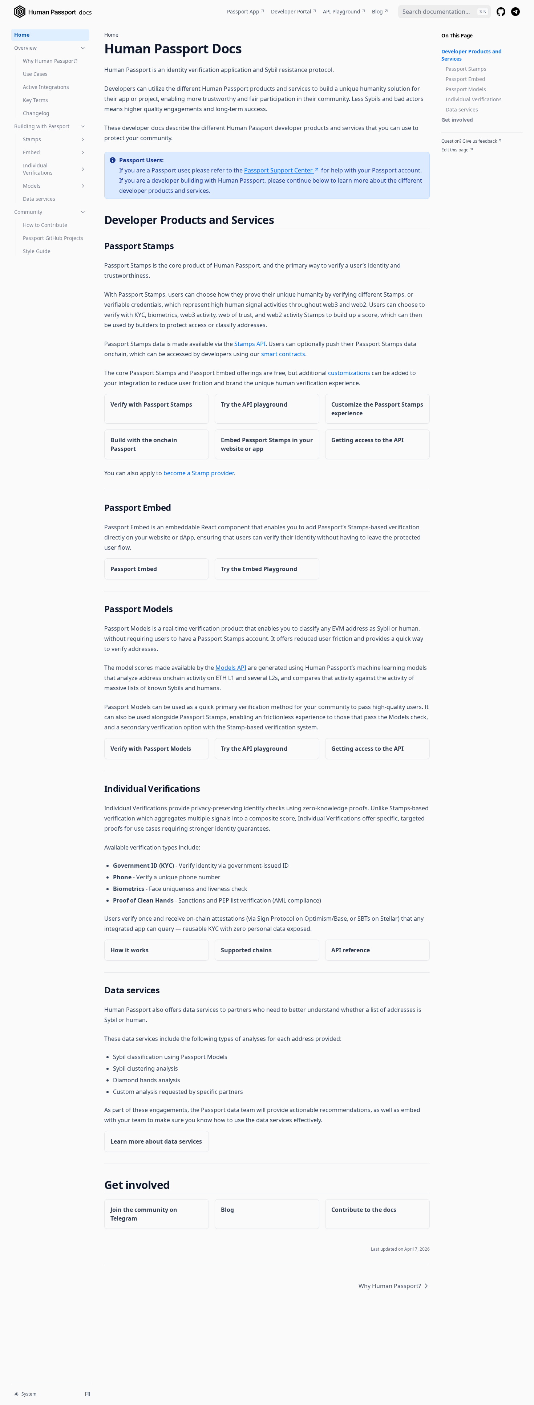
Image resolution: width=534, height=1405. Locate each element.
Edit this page (455, 150)
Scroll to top (453, 159)
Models (32, 185)
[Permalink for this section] (280, 219)
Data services (39, 198)
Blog (377, 11)
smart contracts (283, 354)
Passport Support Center (278, 170)
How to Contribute (45, 224)
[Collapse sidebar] (87, 1394)
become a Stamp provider (198, 473)
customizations (349, 373)
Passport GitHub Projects (53, 238)
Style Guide (36, 251)
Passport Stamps (466, 68)
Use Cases (35, 73)
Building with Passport (41, 126)
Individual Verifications (38, 169)
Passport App (243, 11)
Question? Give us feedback (469, 141)
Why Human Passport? (50, 60)
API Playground (341, 11)
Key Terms (35, 100)
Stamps (32, 139)
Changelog (36, 113)
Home (21, 34)
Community (28, 211)
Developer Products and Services (471, 55)
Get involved (457, 119)
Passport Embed (465, 79)
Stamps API (250, 344)
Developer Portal (291, 11)
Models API (230, 668)
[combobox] (444, 11)
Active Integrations (46, 87)
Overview (25, 47)
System (28, 1394)
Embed (31, 152)
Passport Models (466, 89)
